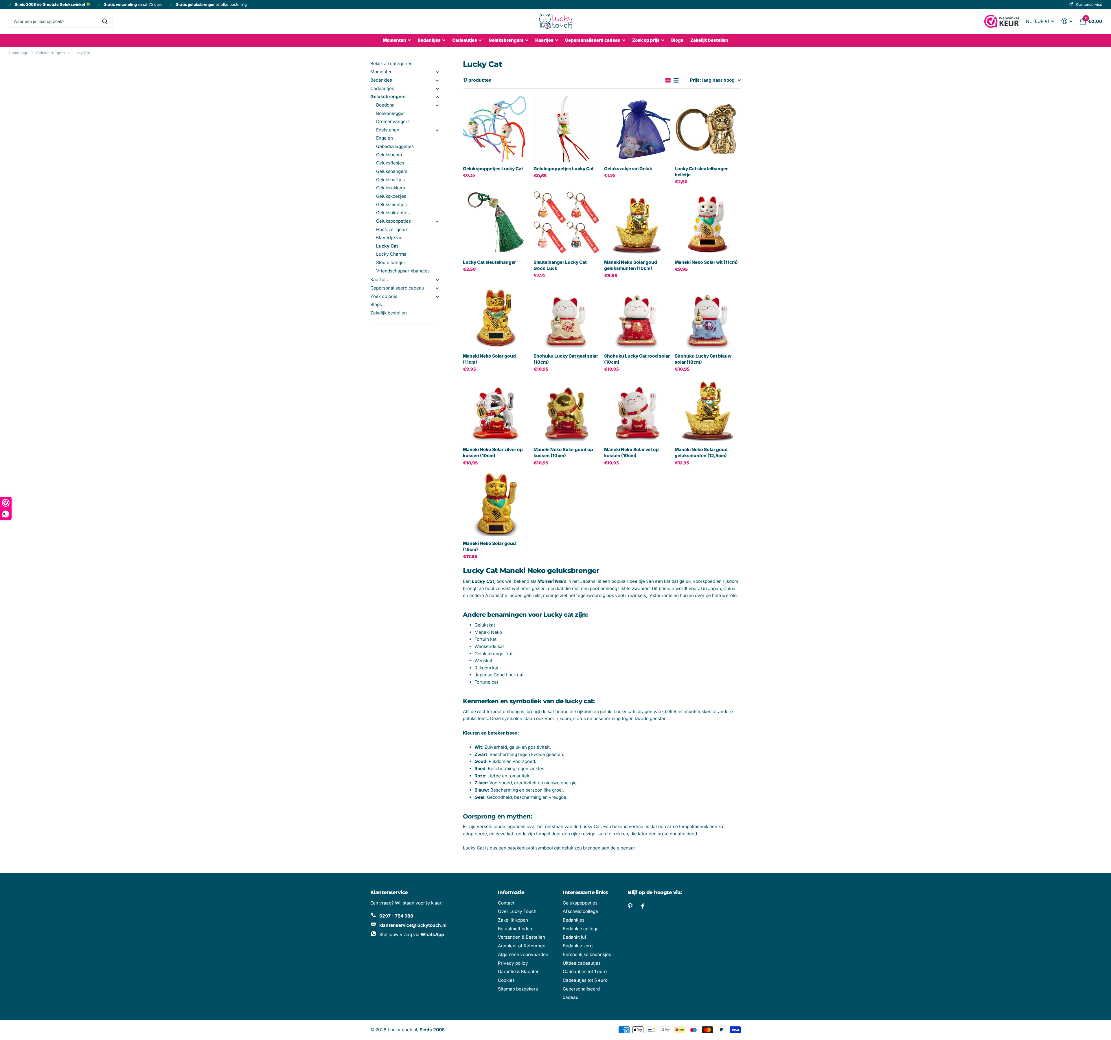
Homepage (18, 52)
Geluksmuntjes (391, 204)
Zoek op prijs (383, 296)
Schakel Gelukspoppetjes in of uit (437, 221)
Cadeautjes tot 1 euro (585, 971)
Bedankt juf (574, 937)
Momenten (394, 40)
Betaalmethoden (515, 928)
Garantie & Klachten (519, 971)
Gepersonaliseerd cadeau (593, 40)
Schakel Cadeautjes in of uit (437, 89)
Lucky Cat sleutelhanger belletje (701, 171)
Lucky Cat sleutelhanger (489, 262)
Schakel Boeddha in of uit (437, 105)
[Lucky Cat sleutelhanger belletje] (708, 129)
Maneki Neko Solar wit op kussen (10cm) (631, 452)
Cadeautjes (464, 40)
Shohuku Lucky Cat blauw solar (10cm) (703, 359)
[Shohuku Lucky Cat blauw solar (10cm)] (708, 316)
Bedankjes (429, 40)
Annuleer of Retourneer (522, 946)
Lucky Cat (81, 52)
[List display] (676, 80)
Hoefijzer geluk (392, 229)
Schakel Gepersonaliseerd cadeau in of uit (437, 288)
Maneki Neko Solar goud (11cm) (489, 359)
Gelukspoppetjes (393, 221)
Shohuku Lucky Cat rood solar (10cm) (637, 359)
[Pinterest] (630, 906)
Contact (506, 903)
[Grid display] (668, 80)
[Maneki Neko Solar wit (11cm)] (708, 222)
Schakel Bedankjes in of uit (437, 80)
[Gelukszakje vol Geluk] (637, 129)
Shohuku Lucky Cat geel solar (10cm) (566, 359)
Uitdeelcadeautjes (582, 963)
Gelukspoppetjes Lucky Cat (493, 168)
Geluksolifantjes (393, 212)
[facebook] (642, 906)
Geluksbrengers (506, 40)
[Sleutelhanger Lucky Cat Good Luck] (566, 222)
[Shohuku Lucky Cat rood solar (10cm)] (637, 316)
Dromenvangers (393, 121)
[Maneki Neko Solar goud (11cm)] (496, 316)
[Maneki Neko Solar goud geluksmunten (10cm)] (637, 222)
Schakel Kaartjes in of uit (437, 280)
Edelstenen (387, 130)
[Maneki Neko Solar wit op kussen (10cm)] (637, 410)
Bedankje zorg (578, 946)
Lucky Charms (391, 254)
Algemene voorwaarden (523, 954)
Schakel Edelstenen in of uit (437, 130)
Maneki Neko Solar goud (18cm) (489, 546)
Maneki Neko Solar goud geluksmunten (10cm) (630, 265)
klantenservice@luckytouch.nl (412, 925)
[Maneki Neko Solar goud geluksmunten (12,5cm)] (708, 410)
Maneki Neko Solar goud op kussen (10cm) (563, 452)
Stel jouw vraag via (411, 934)
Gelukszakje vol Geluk (628, 168)
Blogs (677, 40)
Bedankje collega (581, 928)
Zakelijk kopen (513, 920)
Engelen (384, 138)
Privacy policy (513, 963)
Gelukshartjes (390, 179)
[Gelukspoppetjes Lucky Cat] (496, 129)
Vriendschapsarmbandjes (403, 271)
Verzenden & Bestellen (521, 937)
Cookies (506, 980)
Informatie (511, 892)
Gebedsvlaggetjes (395, 146)
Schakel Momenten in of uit (437, 72)
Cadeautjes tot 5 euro (585, 980)
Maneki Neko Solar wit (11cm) (706, 262)
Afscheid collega (580, 911)
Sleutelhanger (390, 262)
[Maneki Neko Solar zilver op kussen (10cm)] (496, 410)
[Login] (1067, 21)
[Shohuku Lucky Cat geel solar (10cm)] (566, 316)
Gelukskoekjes (391, 196)
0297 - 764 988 (396, 916)
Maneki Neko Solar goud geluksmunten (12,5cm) (701, 452)
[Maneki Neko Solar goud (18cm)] (496, 503)
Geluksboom (389, 155)
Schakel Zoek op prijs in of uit (437, 297)
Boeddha (385, 105)
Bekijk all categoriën (391, 63)
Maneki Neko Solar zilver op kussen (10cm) (493, 452)
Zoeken (105, 21)
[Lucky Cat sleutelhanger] (496, 222)
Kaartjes (544, 40)
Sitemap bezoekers (518, 989)
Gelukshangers (391, 171)
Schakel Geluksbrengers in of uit (437, 97)
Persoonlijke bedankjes (587, 954)
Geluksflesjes (390, 163)
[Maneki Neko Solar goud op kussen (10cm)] (566, 410)
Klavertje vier (390, 237)
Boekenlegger (390, 113)
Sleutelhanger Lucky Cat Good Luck (560, 265)
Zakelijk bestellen (709, 40)
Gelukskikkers (390, 188)
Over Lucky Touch (517, 911)
